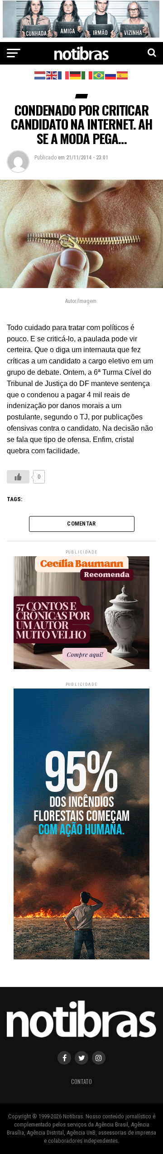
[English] (52, 74)
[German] (76, 74)
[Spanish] (123, 74)
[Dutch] (40, 74)
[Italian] (87, 74)
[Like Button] (18, 477)
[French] (64, 74)
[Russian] (111, 74)
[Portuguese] (99, 74)
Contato (81, 1081)
